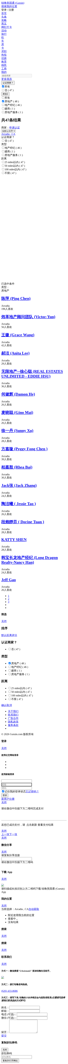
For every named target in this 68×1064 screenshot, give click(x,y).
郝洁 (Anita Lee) (15, 353)
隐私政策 (13, 721)
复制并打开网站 (10, 1060)
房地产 (12, 101)
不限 (10, 173)
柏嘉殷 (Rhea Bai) (16, 467)
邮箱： (5, 1010)
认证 (17, 127)
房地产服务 (14, 112)
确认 (4, 705)
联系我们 (13, 714)
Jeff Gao (8, 580)
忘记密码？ (32, 791)
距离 (9, 635)
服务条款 (13, 725)
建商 (10, 108)
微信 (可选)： (9, 1017)
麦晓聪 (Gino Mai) (17, 412)
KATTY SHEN (14, 539)
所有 (7, 86)
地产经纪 (13, 105)
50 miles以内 (15, 165)
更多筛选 (6, 79)
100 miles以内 (15, 169)
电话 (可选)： (9, 1014)
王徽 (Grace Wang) (17, 335)
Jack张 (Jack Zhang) (19, 485)
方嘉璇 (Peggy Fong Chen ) (24, 449)
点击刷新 (31, 824)
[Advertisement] (34, 194)
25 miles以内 (15, 162)
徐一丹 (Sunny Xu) (17, 430)
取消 (9, 705)
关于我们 (13, 711)
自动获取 (34, 909)
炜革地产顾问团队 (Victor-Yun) (28, 317)
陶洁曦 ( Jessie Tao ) (18, 504)
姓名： (5, 1007)
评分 (14, 635)
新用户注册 (8, 799)
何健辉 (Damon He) (18, 394)
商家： (5, 127)
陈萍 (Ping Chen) (16, 298)
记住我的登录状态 (15, 791)
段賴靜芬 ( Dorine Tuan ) (22, 522)
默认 (4, 635)
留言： (5, 1032)
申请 (12, 127)
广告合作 (13, 718)
